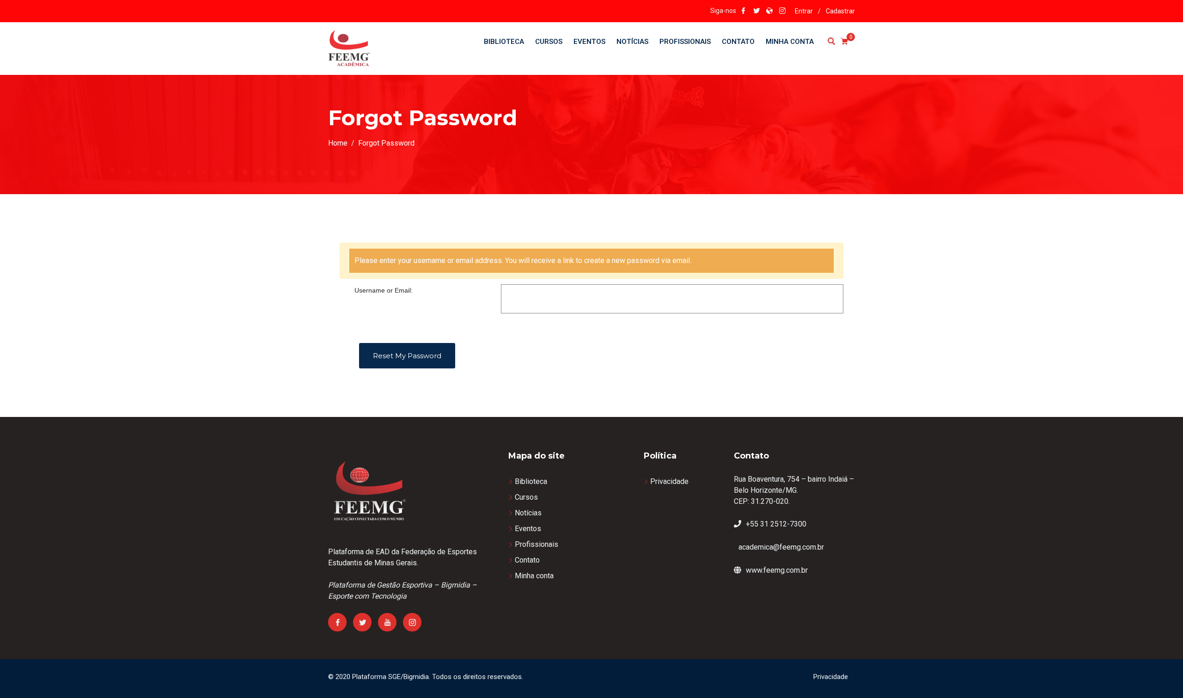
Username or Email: (383, 290)
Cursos (548, 41)
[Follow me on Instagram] (782, 11)
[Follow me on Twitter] (756, 11)
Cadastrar (840, 11)
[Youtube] (387, 622)
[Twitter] (362, 622)
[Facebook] (337, 622)
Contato (738, 41)
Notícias (632, 41)
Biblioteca (504, 41)
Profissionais (685, 41)
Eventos (589, 41)
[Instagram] (412, 622)
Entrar (804, 11)
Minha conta (790, 41)
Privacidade (669, 481)
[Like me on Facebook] (743, 11)
